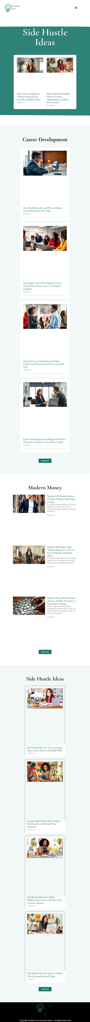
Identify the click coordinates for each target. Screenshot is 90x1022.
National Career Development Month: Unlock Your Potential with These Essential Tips (43, 364)
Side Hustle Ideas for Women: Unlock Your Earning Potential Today (45, 975)
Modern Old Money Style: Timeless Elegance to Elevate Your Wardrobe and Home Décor (60, 551)
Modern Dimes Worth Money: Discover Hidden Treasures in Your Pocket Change (61, 601)
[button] (76, 7)
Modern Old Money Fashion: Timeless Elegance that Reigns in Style (61, 499)
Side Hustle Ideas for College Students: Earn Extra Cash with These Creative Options (44, 900)
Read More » (21, 102)
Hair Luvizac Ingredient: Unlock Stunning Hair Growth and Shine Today (29, 96)
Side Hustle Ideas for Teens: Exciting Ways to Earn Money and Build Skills (44, 749)
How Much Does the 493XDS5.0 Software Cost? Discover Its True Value (42, 209)
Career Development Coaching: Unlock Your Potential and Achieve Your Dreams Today (44, 440)
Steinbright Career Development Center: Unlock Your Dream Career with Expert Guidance (42, 286)
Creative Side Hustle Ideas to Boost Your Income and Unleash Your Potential (43, 824)
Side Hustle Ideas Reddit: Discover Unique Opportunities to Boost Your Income (58, 98)
